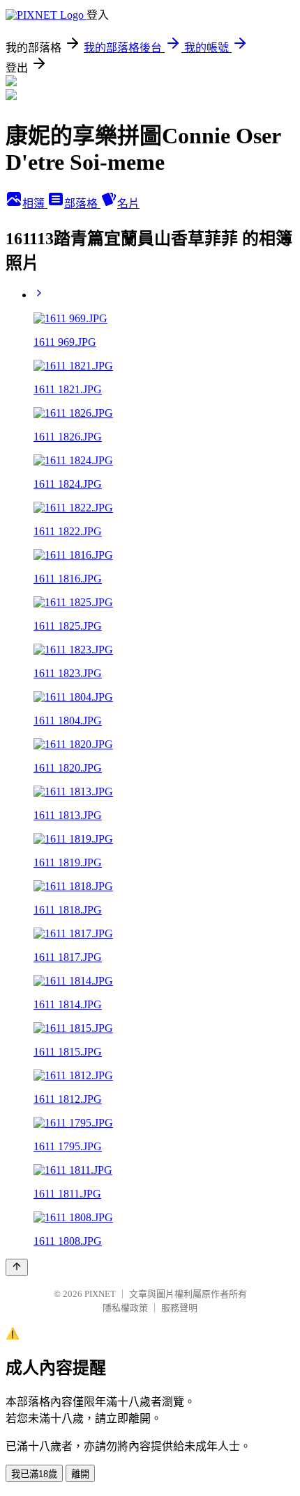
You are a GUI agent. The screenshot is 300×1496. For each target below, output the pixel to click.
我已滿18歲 (34, 1474)
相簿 (34, 203)
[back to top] (17, 1267)
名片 (128, 203)
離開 (80, 1474)
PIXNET (100, 1294)
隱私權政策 (125, 1308)
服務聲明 (179, 1308)
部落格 (82, 203)
